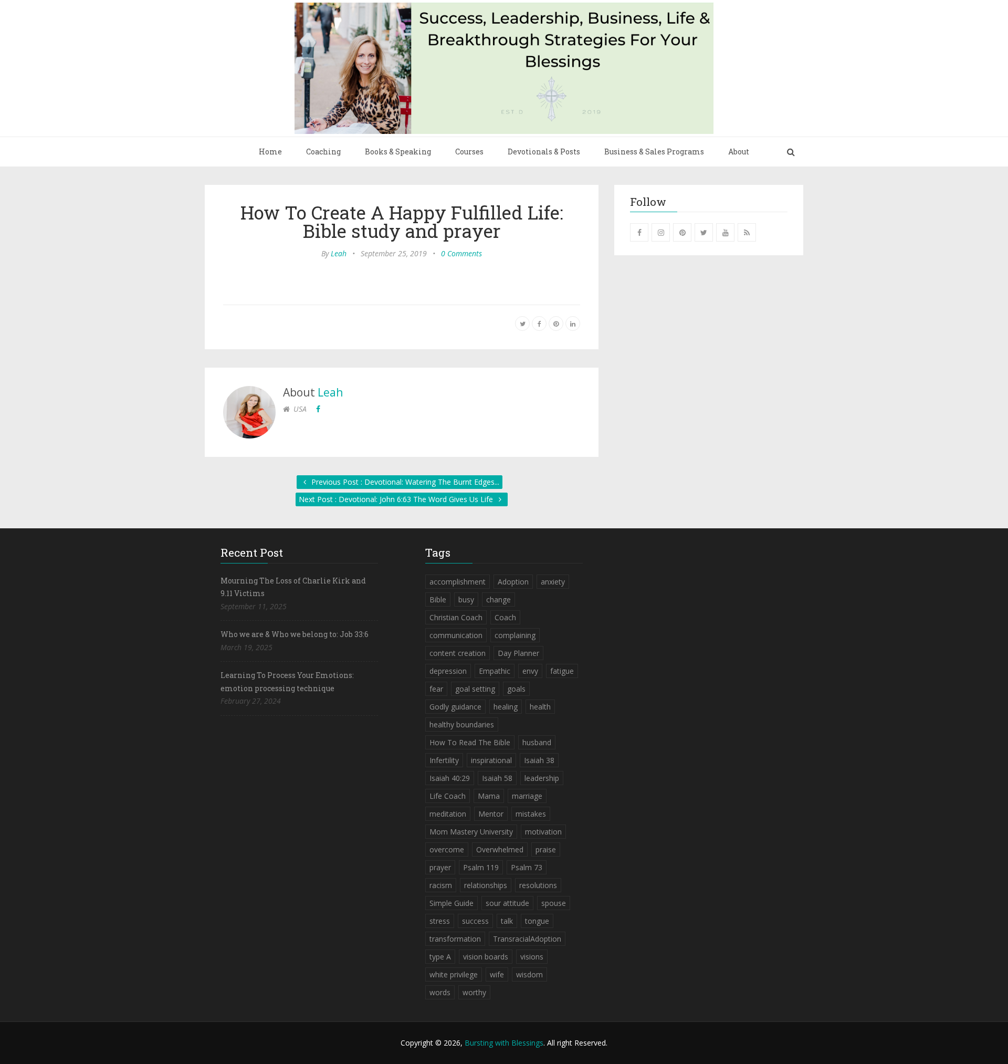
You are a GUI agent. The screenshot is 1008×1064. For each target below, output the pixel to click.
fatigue (562, 671)
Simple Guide (451, 903)
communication (455, 635)
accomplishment (457, 582)
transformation (455, 939)
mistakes (531, 814)
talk (507, 921)
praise (546, 849)
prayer (440, 867)
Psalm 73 (526, 867)
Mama (489, 796)
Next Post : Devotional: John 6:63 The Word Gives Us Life (397, 499)
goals (516, 689)
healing (506, 707)
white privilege (453, 974)
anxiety (553, 582)
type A (440, 957)
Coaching (323, 152)
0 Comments (461, 253)
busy (466, 599)
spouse (553, 903)
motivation (543, 832)
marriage (527, 796)
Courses (469, 152)
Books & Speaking (398, 152)
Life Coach (447, 796)
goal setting (475, 689)
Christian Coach (455, 617)
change (498, 599)
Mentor (490, 814)
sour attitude (507, 903)
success (475, 921)
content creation (457, 653)
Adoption (513, 582)
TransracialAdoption (527, 939)
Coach (505, 617)
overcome (446, 849)
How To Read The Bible (469, 742)
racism (440, 885)
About (738, 152)
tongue (537, 921)
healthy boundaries (461, 724)
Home (270, 152)
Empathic (494, 671)
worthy (474, 992)
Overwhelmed (499, 849)
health (540, 707)
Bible (437, 599)
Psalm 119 (481, 867)
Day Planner (518, 653)
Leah (338, 253)
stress (439, 921)
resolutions (538, 885)
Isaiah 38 (539, 760)
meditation (447, 814)
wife (497, 974)
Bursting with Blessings (504, 1043)
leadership (541, 778)
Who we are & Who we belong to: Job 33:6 (294, 634)
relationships (485, 885)
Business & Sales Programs (654, 152)
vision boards (485, 957)
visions (531, 957)
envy (530, 671)
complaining (515, 635)
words (439, 992)
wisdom (529, 974)
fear (436, 689)
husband (536, 742)
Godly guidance (455, 707)
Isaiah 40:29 (449, 778)
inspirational (491, 760)
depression (448, 671)
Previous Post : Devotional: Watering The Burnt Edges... (404, 482)
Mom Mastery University (471, 832)
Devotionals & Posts (544, 152)
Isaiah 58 (497, 778)
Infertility (444, 760)
